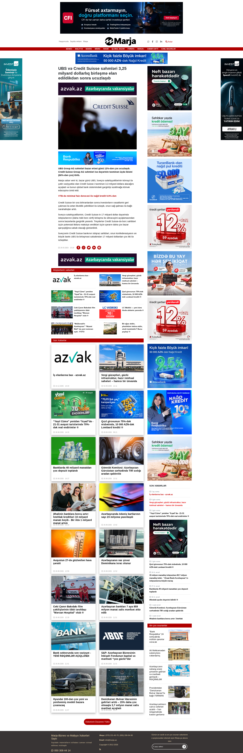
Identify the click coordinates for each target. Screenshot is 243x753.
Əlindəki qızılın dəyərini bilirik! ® (163, 600)
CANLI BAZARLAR (168, 49)
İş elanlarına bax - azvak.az (161, 494)
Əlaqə (85, 41)
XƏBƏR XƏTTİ (152, 49)
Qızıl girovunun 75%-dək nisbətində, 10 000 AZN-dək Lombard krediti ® (132, 294)
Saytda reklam (76, 41)
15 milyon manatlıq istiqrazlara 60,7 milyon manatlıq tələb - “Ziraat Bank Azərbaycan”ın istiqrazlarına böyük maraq (168, 578)
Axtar (170, 42)
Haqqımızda (64, 41)
